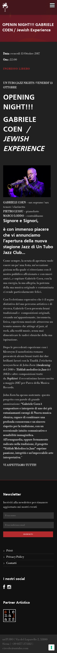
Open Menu (52, 5)
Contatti (11, 563)
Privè (9, 550)
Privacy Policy (15, 557)
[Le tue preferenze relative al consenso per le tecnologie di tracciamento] (51, 647)
